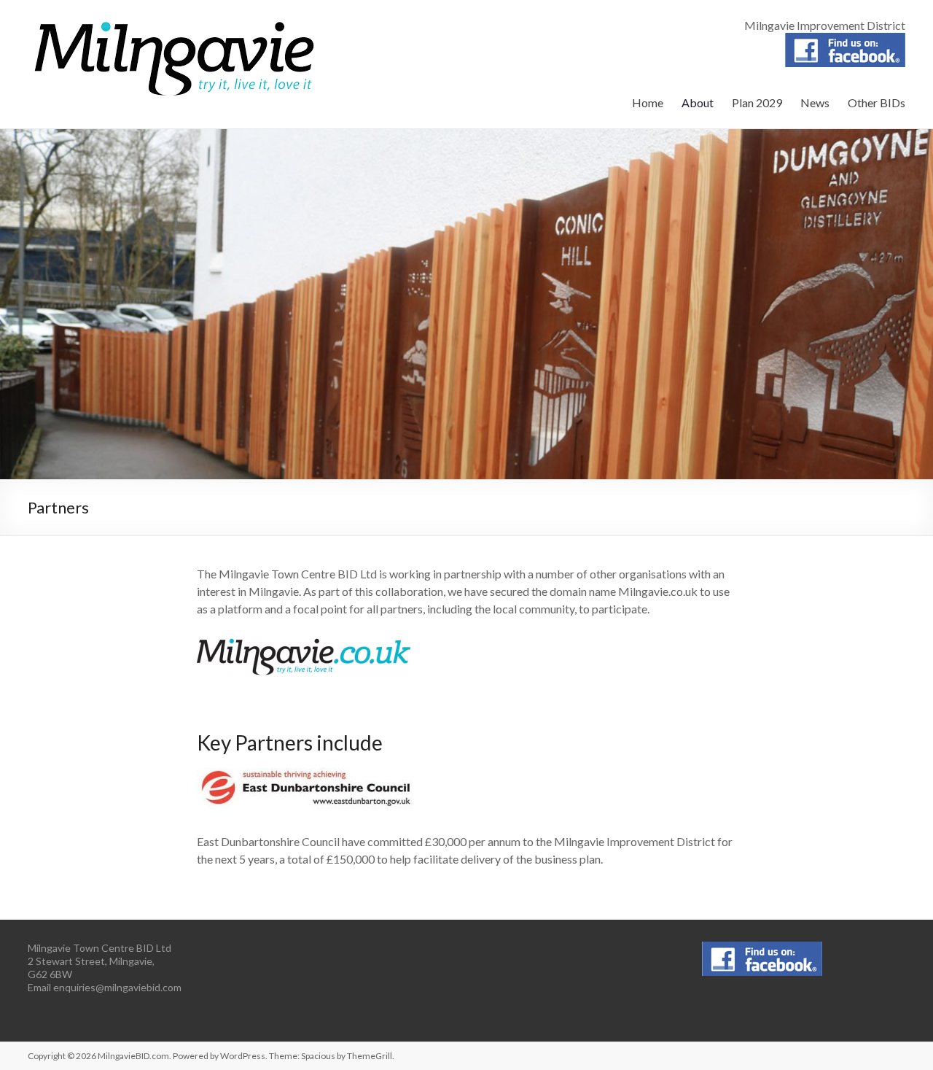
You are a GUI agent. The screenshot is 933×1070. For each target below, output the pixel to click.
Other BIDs (876, 102)
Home (647, 102)
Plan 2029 (757, 102)
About (698, 102)
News (814, 102)
